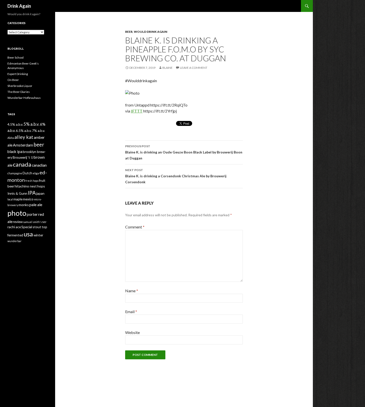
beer (39, 145)
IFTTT (137, 111)
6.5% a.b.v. (24, 130)
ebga (36, 173)
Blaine (167, 68)
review (18, 222)
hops (41, 186)
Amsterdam (23, 145)
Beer (129, 32)
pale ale (35, 204)
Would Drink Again (150, 32)
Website (132, 332)
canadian (39, 165)
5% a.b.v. (31, 124)
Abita (10, 137)
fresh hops (31, 180)
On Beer (13, 80)
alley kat (23, 137)
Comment (135, 226)
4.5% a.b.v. (15, 124)
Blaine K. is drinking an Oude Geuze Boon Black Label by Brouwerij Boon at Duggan (183, 152)
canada (22, 164)
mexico (28, 199)
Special (26, 227)
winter (38, 235)
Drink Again (19, 6)
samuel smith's (32, 221)
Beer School (15, 57)
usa (28, 234)
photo (16, 213)
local (10, 199)
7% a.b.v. (38, 130)
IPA (32, 193)
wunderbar (14, 241)
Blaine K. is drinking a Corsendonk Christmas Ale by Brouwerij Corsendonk (175, 176)
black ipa (14, 151)
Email (131, 311)
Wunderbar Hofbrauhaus (24, 98)
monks (24, 205)
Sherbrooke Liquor (19, 86)
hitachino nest (26, 186)
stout (37, 227)
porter (32, 214)
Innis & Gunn (17, 193)
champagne (14, 173)
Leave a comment (193, 68)
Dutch (27, 173)
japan (40, 193)
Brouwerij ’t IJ (23, 157)
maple (17, 199)
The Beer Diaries (18, 92)
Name (131, 290)
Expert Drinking (17, 74)
